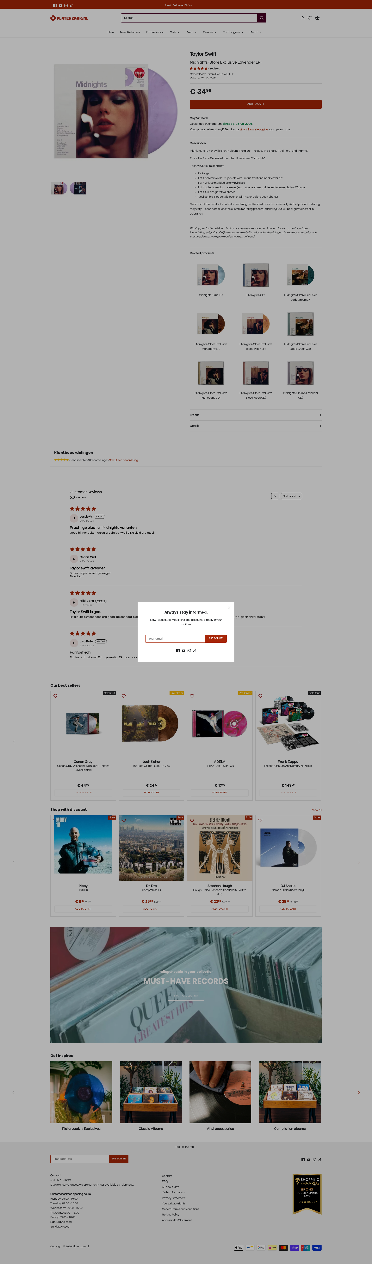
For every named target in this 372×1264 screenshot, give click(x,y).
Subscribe (215, 638)
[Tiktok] (194, 650)
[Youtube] (183, 650)
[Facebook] (178, 650)
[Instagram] (189, 650)
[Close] (229, 607)
